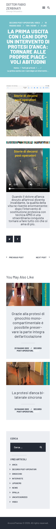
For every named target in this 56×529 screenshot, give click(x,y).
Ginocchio (17, 473)
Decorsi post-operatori (21, 22)
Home (16, 67)
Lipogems (16, 483)
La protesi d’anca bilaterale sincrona (28, 394)
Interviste (17, 478)
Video (15, 501)
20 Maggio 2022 (21, 409)
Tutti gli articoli (28, 67)
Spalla (15, 492)
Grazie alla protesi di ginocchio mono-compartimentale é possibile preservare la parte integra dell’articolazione (28, 324)
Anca (14, 464)
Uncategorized (19, 497)
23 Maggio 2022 (21, 348)
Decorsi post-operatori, (29, 349)
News (15, 487)
